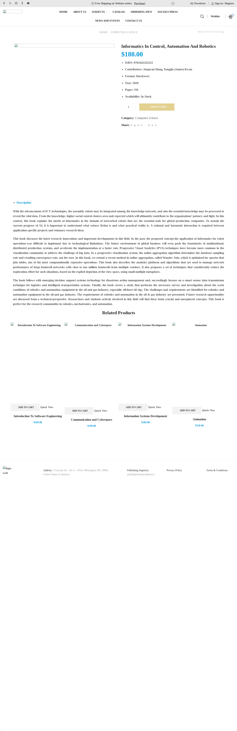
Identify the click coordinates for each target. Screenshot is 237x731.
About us (79, 12)
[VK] (138, 125)
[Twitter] (10, 3)
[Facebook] (4, 3)
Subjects (98, 12)
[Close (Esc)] (0, 726)
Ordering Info (141, 12)
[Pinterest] (141, 125)
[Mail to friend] (145, 125)
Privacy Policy (174, 470)
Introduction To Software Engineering (38, 416)
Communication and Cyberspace (91, 419)
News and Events (107, 20)
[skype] (155, 125)
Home (63, 12)
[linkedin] (149, 125)
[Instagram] (16, 3)
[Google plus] (22, 3)
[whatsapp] (152, 125)
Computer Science (124, 32)
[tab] (24, 202)
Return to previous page (211, 32)
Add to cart (158, 107)
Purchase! (139, 3)
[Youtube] (28, 3)
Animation (199, 419)
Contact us (133, 20)
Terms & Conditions (217, 470)
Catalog (119, 12)
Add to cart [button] (26, 407)
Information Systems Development (145, 416)
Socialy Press (168, 12)
